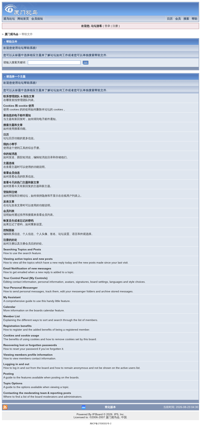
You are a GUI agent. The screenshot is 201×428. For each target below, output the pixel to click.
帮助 (194, 18)
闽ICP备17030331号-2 (100, 423)
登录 (107, 25)
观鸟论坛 (9, 18)
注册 (115, 25)
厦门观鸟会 (11, 34)
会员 (178, 18)
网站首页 (23, 18)
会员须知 (37, 18)
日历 (170, 18)
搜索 (186, 18)
